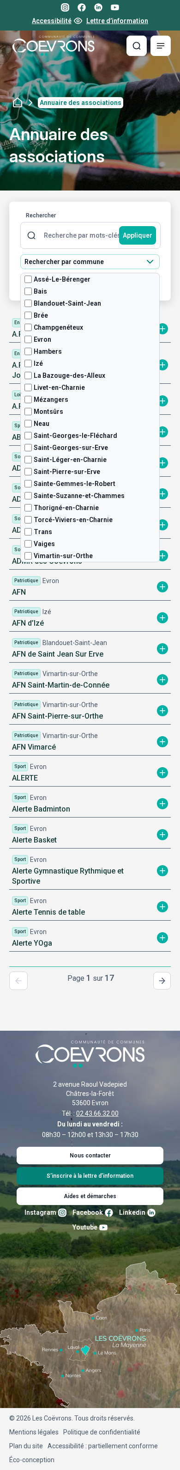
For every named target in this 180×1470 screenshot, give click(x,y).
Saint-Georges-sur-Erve (71, 447)
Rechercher (41, 215)
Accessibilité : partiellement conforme (103, 1446)
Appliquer (137, 235)
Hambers (48, 351)
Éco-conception (31, 1460)
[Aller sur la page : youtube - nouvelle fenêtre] (115, 7)
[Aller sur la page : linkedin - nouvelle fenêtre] (98, 7)
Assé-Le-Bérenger (62, 279)
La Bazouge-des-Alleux (69, 375)
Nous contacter (90, 1155)
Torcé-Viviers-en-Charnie (73, 519)
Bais (40, 291)
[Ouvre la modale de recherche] (136, 46)
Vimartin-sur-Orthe (63, 556)
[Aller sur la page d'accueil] (53, 45)
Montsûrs (48, 411)
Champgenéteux (58, 327)
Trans (43, 531)
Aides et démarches (90, 1196)
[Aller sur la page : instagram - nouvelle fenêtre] (65, 7)
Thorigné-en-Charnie (66, 507)
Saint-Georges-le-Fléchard (75, 435)
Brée (41, 315)
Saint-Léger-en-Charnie (70, 459)
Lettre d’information (117, 21)
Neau (41, 423)
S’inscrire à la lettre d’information (90, 1176)
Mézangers (51, 399)
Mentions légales (34, 1432)
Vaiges (44, 543)
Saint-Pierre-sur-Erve (67, 471)
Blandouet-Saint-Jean (67, 303)
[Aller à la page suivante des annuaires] (162, 981)
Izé (38, 363)
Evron (42, 339)
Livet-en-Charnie (59, 387)
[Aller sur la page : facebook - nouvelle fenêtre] (81, 7)
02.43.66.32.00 (97, 1113)
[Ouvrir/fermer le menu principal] (160, 46)
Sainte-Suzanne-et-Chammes (79, 495)
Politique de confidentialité (101, 1432)
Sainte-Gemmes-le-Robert (74, 483)
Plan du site (26, 1446)
